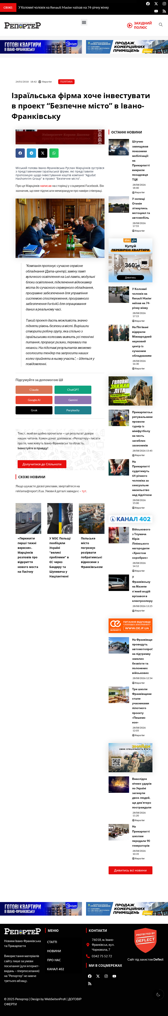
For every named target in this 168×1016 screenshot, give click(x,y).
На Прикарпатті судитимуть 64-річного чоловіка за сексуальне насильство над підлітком (142, 478)
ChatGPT (73, 389)
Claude (34, 389)
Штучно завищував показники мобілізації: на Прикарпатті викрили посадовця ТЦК (141, 160)
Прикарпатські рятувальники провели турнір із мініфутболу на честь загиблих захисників (142, 428)
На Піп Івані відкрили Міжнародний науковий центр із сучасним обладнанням (142, 341)
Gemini (73, 400)
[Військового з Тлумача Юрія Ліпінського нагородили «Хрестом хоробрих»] (119, 535)
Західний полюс (143, 25)
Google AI (34, 400)
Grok (34, 410)
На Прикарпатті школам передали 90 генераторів (141, 836)
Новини (54, 951)
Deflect (158, 959)
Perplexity (72, 410)
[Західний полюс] (129, 25)
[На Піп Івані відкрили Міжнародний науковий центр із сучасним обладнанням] (119, 333)
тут (84, 491)
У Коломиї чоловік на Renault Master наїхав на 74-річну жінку (142, 298)
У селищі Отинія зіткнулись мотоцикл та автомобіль (141, 208)
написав (46, 185)
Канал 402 (55, 969)
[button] (84, 22)
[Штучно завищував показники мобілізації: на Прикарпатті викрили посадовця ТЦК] (119, 147)
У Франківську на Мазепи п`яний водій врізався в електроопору (142, 588)
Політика (66, 81)
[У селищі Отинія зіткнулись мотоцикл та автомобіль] (119, 204)
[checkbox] (158, 994)
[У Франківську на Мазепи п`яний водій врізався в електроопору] (119, 583)
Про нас (54, 960)
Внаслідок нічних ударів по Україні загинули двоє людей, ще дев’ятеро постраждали (142, 793)
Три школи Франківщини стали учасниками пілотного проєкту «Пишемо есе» (142, 705)
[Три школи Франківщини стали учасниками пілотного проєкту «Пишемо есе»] (119, 695)
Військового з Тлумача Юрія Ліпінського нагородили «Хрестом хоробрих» (141, 544)
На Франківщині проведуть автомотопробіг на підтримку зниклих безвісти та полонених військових (143, 656)
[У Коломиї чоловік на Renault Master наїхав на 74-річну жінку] (119, 294)
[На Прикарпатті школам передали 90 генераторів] (119, 832)
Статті (52, 942)
